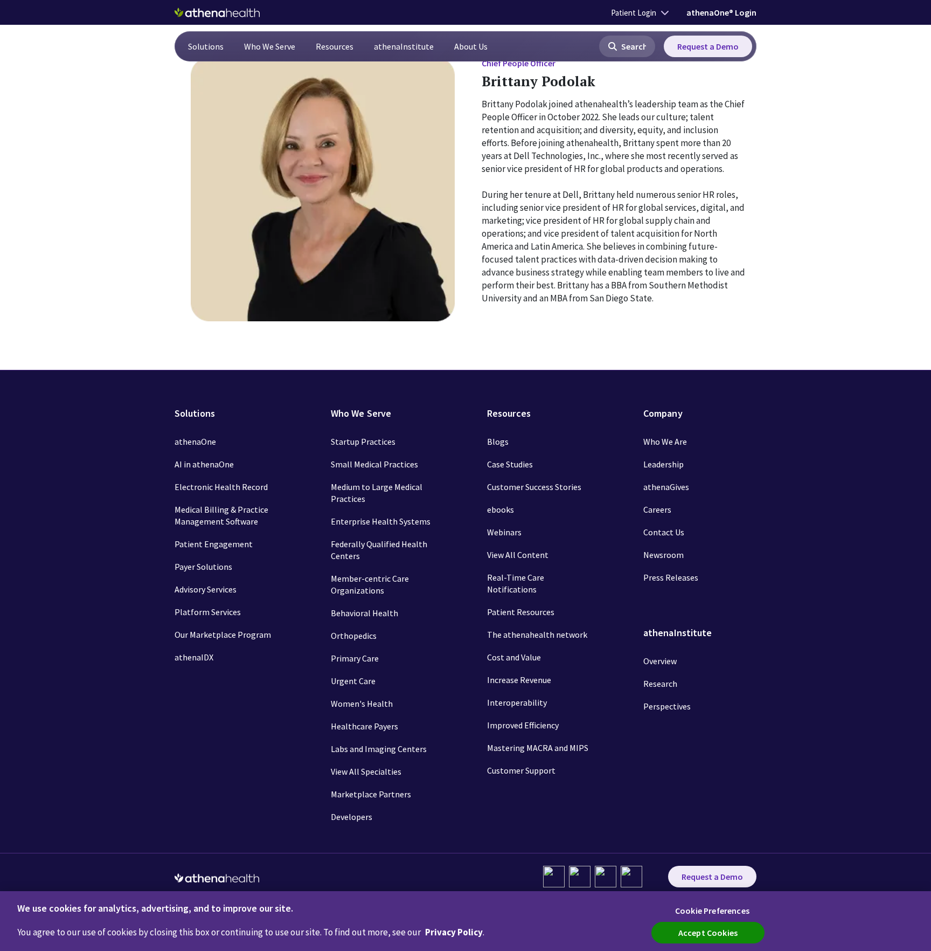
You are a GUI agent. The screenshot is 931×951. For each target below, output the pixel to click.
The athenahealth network (537, 634)
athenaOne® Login (721, 12)
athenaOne (195, 441)
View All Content (517, 554)
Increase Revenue (519, 679)
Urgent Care (353, 681)
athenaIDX (194, 657)
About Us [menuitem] (471, 46)
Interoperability (517, 702)
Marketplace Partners (371, 794)
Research (660, 683)
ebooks (500, 509)
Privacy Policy (454, 932)
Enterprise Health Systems (380, 521)
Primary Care (355, 658)
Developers (351, 816)
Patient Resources (520, 612)
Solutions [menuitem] (206, 46)
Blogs (498, 441)
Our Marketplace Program (223, 634)
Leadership (663, 464)
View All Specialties (366, 771)
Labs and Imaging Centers (379, 748)
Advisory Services (206, 589)
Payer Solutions (203, 566)
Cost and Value (514, 657)
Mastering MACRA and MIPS (537, 747)
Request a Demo (708, 46)
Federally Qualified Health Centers (379, 550)
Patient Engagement (214, 544)
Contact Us (663, 532)
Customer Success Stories (534, 486)
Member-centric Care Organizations (370, 584)
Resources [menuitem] (334, 46)
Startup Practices (363, 441)
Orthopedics (354, 635)
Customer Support (521, 770)
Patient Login (633, 13)
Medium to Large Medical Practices (376, 492)
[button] (627, 46)
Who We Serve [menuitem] (269, 46)
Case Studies (510, 464)
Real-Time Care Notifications (515, 583)
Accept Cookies (708, 932)
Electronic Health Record (221, 486)
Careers (657, 509)
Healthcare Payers (364, 726)
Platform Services (208, 612)
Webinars (504, 532)
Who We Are (665, 441)
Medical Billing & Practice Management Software (221, 515)
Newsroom (663, 554)
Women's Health (362, 703)
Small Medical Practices (374, 464)
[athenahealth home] (217, 12)
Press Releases (670, 577)
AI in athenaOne (204, 464)
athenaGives (666, 486)
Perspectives (667, 706)
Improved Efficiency (523, 725)
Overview (660, 661)
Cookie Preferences (712, 910)
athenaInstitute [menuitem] (404, 46)
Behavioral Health (364, 613)
